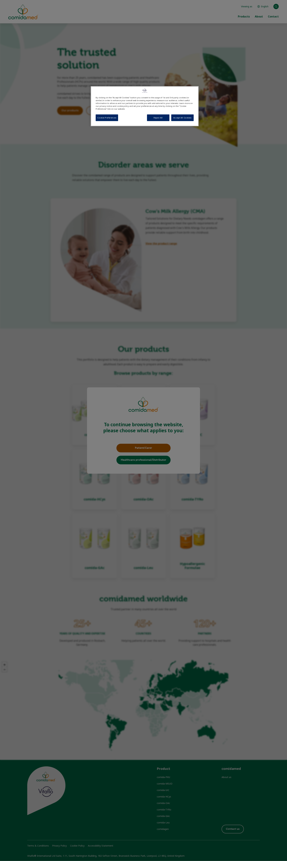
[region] (145, 106)
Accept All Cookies (182, 117)
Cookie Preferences (106, 117)
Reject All (158, 117)
